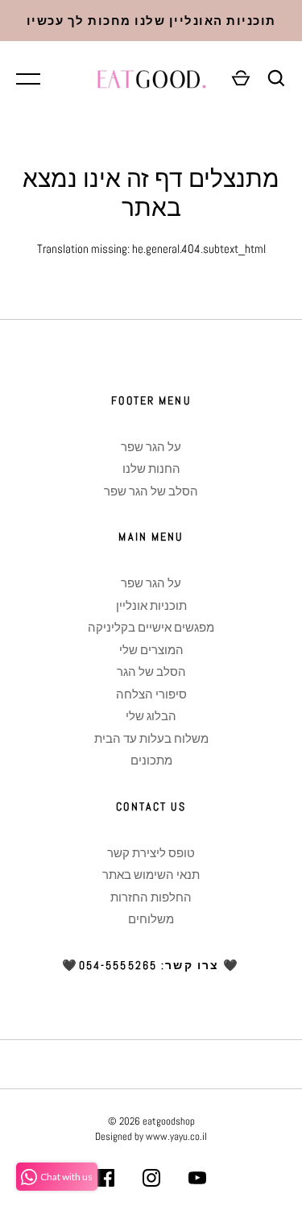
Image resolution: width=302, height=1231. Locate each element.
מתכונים (151, 760)
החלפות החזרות (151, 897)
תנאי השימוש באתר (151, 874)
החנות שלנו (151, 468)
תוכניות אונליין (151, 605)
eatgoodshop (169, 1121)
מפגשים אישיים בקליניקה (151, 627)
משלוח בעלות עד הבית (151, 738)
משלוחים (151, 918)
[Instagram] (151, 1180)
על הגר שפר (151, 446)
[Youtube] (197, 1180)
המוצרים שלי (151, 649)
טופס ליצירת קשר (151, 852)
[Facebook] (105, 1180)
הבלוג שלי (151, 715)
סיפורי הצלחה (151, 694)
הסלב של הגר (151, 671)
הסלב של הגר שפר (151, 491)
